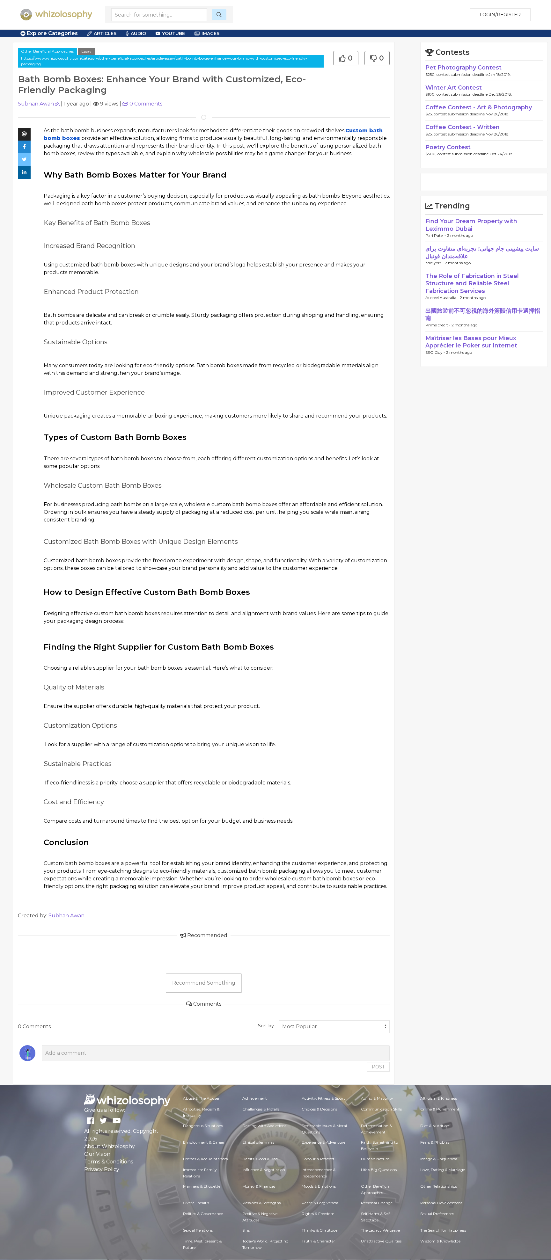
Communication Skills (381, 1109)
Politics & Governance (203, 1213)
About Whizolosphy (109, 1146)
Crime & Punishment (439, 1109)
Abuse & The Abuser (201, 1098)
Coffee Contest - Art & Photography (478, 107)
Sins (246, 1230)
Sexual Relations (198, 1230)
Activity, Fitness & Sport (323, 1098)
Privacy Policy (101, 1169)
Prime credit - (438, 325)
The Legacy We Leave (380, 1230)
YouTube (173, 33)
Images (210, 33)
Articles (105, 33)
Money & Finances (258, 1186)
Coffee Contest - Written (462, 127)
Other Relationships (438, 1186)
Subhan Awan (36, 104)
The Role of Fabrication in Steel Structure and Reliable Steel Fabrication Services (472, 284)
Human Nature (375, 1158)
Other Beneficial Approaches (47, 51)
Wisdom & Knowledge (440, 1241)
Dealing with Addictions (264, 1125)
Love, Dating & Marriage (442, 1169)
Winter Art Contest (453, 87)
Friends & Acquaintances (205, 1158)
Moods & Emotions (319, 1186)
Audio (138, 33)
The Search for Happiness (443, 1230)
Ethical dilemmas (258, 1142)
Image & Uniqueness (438, 1158)
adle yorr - (435, 262)
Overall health (196, 1202)
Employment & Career (203, 1142)
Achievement (254, 1098)
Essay (86, 51)
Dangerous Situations (203, 1125)
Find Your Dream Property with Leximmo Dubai (471, 225)
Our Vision (97, 1154)
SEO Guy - (435, 352)
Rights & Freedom (318, 1213)
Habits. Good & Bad (260, 1158)
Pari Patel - (436, 235)
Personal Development (441, 1202)
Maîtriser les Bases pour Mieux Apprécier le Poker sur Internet (471, 342)
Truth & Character (318, 1241)
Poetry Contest (448, 147)
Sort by (266, 1026)
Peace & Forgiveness (320, 1202)
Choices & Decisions (319, 1109)
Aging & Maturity (377, 1098)
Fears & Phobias (434, 1142)
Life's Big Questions (379, 1169)
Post (378, 1067)
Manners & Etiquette (201, 1186)
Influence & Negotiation (263, 1169)
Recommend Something (203, 983)
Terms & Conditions (108, 1162)
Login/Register (500, 15)
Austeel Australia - (442, 297)
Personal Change (377, 1202)
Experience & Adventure (323, 1142)
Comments (145, 104)
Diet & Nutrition (434, 1125)
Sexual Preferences (437, 1213)
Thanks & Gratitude (319, 1230)
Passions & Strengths (261, 1202)
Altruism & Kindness (438, 1098)
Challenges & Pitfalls (260, 1109)
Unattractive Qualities (381, 1241)
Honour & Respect (318, 1158)
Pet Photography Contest (463, 67)
